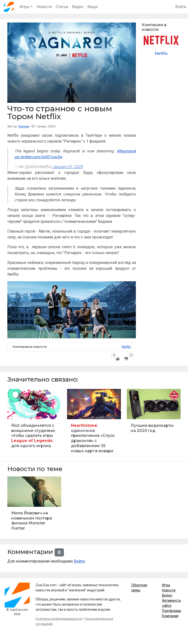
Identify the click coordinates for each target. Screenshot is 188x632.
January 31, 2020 (68, 166)
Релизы (15, 500)
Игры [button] (25, 6)
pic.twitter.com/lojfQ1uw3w (38, 157)
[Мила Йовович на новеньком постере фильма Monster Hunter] (34, 505)
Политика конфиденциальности (58, 619)
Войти (180, 6)
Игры (166, 585)
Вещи (92, 6)
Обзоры (134, 412)
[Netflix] (161, 48)
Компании (170, 616)
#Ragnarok (126, 151)
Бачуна (24, 126)
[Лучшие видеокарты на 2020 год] (154, 423)
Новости (44, 6)
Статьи (62, 6)
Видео (77, 6)
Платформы (171, 611)
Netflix (126, 347)
